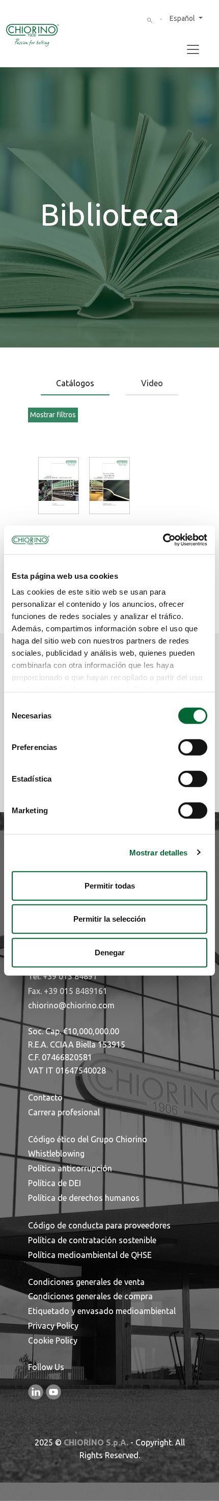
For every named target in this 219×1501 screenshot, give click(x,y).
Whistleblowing (56, 1153)
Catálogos (75, 383)
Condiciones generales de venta (86, 1281)
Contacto (45, 1097)
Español (183, 18)
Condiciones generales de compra (90, 1296)
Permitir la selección (109, 919)
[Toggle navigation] (193, 49)
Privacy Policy (53, 1325)
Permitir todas (110, 885)
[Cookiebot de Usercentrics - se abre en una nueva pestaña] (162, 540)
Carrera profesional (64, 1112)
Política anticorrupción (70, 1168)
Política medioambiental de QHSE (90, 1254)
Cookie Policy (52, 1340)
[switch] (192, 747)
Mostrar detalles (158, 852)
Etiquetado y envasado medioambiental (102, 1311)
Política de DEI (54, 1183)
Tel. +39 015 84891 (62, 976)
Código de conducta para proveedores (99, 1225)
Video (152, 383)
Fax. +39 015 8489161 (67, 991)
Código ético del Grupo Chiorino (87, 1139)
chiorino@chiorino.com (71, 1005)
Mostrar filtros (53, 415)
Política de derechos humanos (84, 1197)
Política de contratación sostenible (92, 1240)
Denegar (110, 952)
